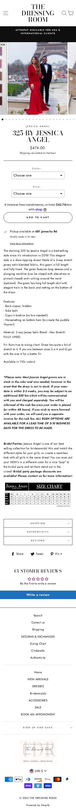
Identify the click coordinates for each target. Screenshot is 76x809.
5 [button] (17, 120)
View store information (22, 243)
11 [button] (37, 120)
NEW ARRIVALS (38, 679)
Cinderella (38, 650)
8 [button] (27, 120)
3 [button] (10, 120)
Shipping (25, 153)
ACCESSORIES (38, 700)
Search (38, 615)
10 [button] (34, 120)
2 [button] (6, 120)
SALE (38, 707)
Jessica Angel (38, 126)
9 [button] (30, 120)
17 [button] (57, 120)
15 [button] (50, 120)
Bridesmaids (38, 693)
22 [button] (74, 120)
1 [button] (3, 120)
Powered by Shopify (37, 805)
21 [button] (71, 120)
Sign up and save (38, 727)
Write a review (38, 594)
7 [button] (23, 120)
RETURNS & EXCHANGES (37, 636)
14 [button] (47, 120)
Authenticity (37, 657)
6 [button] (20, 120)
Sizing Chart (38, 643)
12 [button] (40, 120)
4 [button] (13, 120)
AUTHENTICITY (38, 531)
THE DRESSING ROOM (38, 13)
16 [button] (54, 120)
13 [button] (44, 120)
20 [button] (67, 120)
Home (38, 672)
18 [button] (61, 120)
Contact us (38, 622)
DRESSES (38, 686)
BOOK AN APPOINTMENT (38, 714)
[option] (38, 31)
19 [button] (64, 120)
